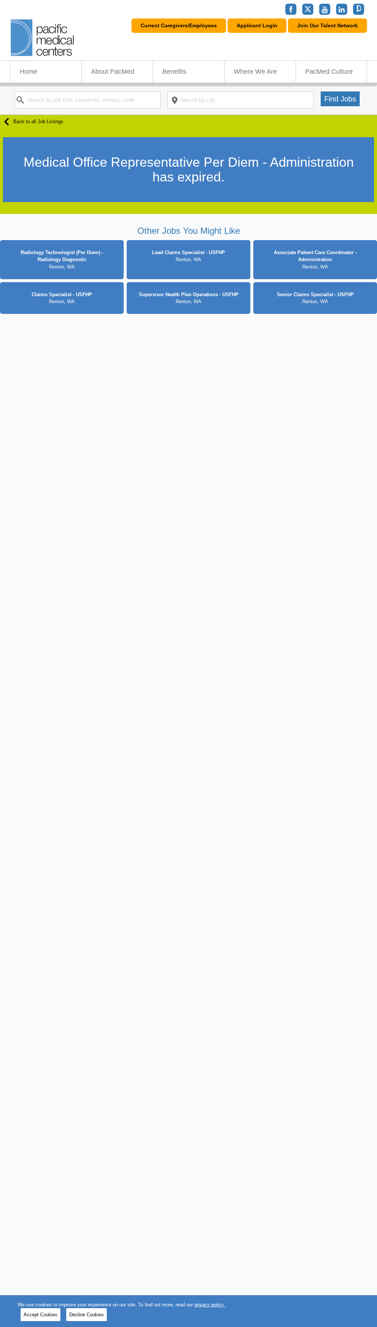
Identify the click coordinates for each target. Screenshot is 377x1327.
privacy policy (209, 1304)
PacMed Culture (329, 71)
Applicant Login (257, 25)
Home (28, 71)
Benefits (174, 71)
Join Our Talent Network (327, 25)
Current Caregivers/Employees (179, 25)
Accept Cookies (40, 1314)
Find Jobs (340, 98)
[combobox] (88, 99)
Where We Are (255, 71)
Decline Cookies (86, 1314)
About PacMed (112, 71)
